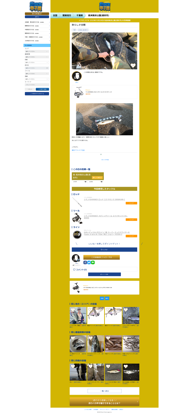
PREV (102, 298)
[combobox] (37, 62)
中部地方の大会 (32, 29)
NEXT (107, 298)
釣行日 (27, 65)
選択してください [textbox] (30, 62)
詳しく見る (97, 177)
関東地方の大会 (32, 26)
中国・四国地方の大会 (34, 37)
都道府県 (27, 54)
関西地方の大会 (32, 33)
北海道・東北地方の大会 (34, 22)
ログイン (37, 17)
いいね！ (105, 250)
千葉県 (79, 15)
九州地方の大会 (32, 41)
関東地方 (67, 15)
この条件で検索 (42, 89)
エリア (27, 48)
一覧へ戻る (104, 391)
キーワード (28, 82)
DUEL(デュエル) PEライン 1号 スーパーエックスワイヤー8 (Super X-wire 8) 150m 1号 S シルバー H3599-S (107, 233)
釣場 (26, 60)
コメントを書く (105, 274)
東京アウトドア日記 (78, 150)
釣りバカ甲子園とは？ (37, 13)
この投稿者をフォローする (101, 257)
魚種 (26, 76)
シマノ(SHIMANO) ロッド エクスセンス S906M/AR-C (104, 199)
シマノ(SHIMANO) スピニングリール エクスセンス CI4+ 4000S (106, 217)
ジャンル (27, 71)
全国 (55, 15)
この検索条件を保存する (37, 94)
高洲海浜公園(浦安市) (98, 15)
